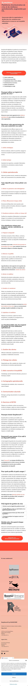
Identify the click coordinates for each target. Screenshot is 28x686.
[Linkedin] (2, 653)
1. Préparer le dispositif (7, 232)
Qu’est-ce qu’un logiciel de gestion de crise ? (14, 506)
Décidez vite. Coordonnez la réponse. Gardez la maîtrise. (11, 626)
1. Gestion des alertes (8, 349)
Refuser (14, 677)
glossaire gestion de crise (18, 494)
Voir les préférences (14, 681)
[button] (26, 660)
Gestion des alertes (20, 269)
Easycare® (6, 460)
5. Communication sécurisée (10, 392)
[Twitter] (4, 653)
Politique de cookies (13, 684)
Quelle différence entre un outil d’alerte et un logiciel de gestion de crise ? (13, 509)
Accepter (14, 674)
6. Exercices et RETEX (8, 402)
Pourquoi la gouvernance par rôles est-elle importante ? (13, 513)
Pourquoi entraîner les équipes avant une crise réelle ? (13, 517)
